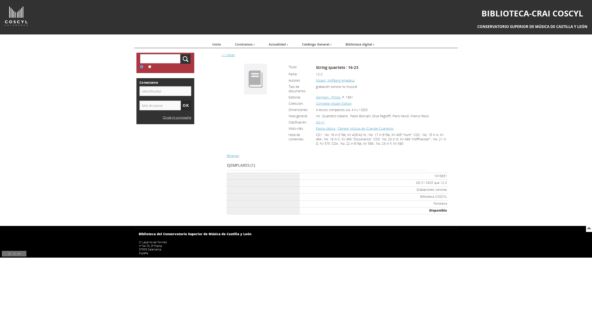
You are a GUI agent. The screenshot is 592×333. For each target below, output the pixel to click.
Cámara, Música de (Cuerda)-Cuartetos (366, 128)
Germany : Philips (328, 97)
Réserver (233, 156)
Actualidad (277, 44)
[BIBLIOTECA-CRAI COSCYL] (16, 16)
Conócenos (244, 44)
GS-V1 (320, 122)
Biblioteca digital (358, 44)
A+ (19, 253)
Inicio (216, 44)
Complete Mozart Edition (334, 103)
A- (9, 253)
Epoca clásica (326, 128)
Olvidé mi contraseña (177, 118)
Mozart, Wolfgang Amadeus (335, 80)
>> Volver (228, 55)
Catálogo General (315, 44)
